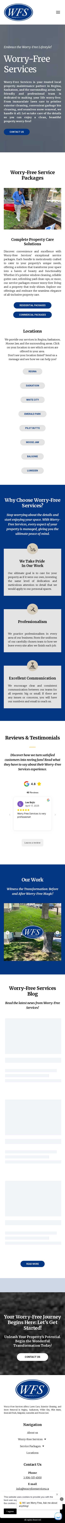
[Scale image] (32, 932)
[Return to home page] (18, 12)
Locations (32, 1452)
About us (32, 1432)
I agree (10, 1511)
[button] (17, 132)
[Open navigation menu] (58, 12)
